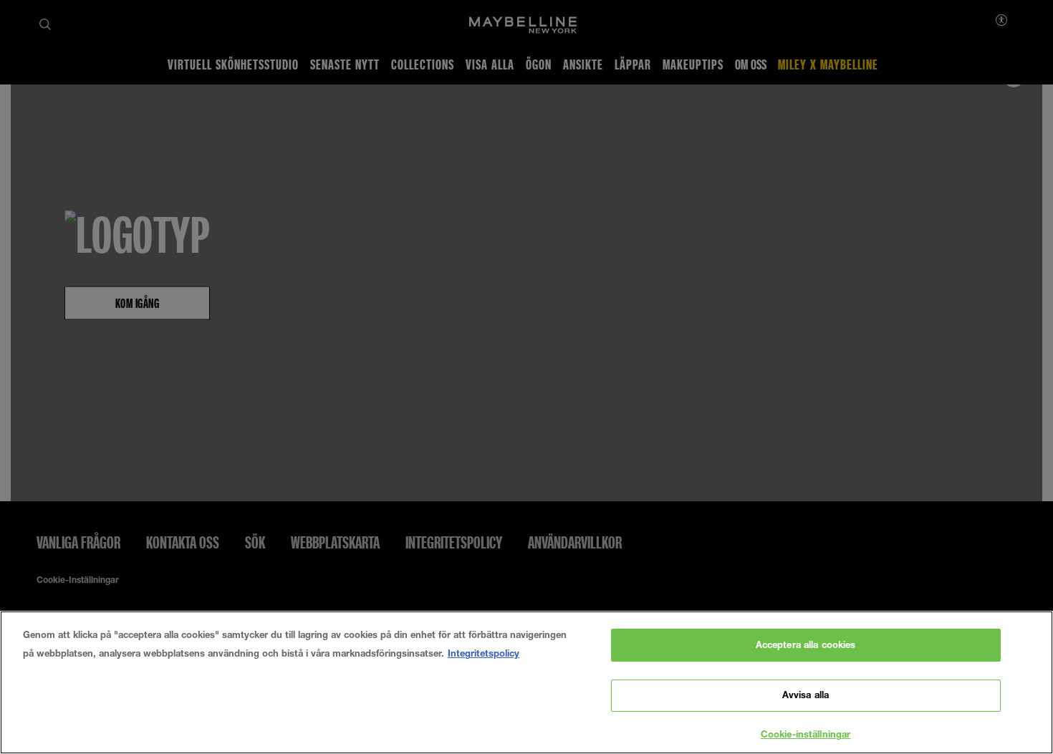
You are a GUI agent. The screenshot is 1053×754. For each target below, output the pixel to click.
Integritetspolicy (483, 653)
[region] (526, 682)
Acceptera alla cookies (806, 644)
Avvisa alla (805, 695)
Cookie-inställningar (806, 734)
